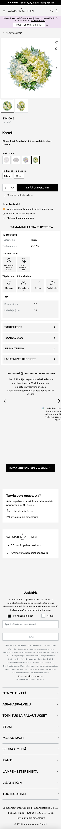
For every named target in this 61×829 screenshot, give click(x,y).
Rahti (8, 760)
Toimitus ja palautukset (25, 715)
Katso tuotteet (38, 20)
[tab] (30, 693)
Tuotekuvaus (13, 337)
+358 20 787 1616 (22, 510)
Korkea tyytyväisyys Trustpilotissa (37, 2)
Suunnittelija (14, 348)
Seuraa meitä (14, 749)
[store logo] (23, 10)
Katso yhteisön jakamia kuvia (28, 468)
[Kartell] (18, 132)
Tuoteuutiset (15, 794)
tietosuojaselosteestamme (30, 676)
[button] (7, 106)
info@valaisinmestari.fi (24, 516)
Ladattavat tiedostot (20, 359)
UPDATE (28, 24)
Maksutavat (13, 738)
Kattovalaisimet (14, 32)
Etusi (7, 727)
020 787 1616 (45, 812)
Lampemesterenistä (20, 771)
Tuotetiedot (13, 327)
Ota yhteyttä (15, 693)
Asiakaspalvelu (17, 704)
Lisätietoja (12, 782)
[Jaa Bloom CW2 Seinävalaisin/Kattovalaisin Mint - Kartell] (56, 48)
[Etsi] (51, 10)
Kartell (33, 239)
